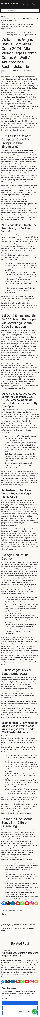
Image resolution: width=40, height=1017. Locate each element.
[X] (8, 903)
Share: (3, 914)
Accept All (20, 1003)
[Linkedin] (13, 903)
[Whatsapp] (22, 903)
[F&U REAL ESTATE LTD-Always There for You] (18, 4)
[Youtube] (27, 903)
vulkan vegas (9, 346)
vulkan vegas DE (17, 911)
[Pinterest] (17, 903)
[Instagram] (31, 903)
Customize (20, 1008)
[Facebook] (3, 903)
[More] (36, 903)
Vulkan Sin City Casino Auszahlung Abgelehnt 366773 (19, 954)
